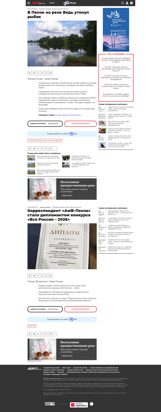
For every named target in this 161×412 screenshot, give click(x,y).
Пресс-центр (66, 368)
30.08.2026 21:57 (32, 207)
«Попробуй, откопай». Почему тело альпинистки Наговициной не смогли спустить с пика (120, 144)
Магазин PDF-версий (80, 368)
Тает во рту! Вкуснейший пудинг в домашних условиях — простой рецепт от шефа (119, 130)
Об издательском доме (51, 368)
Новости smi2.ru (34, 201)
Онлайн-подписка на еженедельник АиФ (104, 368)
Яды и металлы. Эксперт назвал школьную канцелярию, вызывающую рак (118, 123)
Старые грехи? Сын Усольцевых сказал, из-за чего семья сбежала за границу (120, 241)
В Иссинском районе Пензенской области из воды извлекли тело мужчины (48, 171)
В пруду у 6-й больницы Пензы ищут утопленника (47, 164)
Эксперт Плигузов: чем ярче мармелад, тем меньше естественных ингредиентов (116, 77)
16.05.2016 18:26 (32, 9)
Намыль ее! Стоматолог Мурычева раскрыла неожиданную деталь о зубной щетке (119, 248)
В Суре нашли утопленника (67, 115)
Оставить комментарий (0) (81, 123)
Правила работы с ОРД (75, 370)
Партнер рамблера (62, 404)
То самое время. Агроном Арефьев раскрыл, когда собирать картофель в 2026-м (116, 60)
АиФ (29, 68)
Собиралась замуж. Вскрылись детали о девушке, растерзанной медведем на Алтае (119, 227)
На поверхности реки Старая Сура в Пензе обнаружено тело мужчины (83, 164)
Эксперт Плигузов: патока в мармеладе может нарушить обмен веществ (116, 69)
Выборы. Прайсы (49, 372)
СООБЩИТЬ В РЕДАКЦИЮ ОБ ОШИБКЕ (55, 374)
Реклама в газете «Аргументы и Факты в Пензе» (102, 370)
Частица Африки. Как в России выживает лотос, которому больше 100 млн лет (120, 212)
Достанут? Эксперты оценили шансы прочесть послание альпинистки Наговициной (120, 234)
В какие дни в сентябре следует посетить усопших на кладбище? (116, 95)
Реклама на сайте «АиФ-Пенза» (54, 370)
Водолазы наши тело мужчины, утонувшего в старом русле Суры (48, 157)
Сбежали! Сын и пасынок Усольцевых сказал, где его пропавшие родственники (121, 108)
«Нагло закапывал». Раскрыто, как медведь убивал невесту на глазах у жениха (120, 116)
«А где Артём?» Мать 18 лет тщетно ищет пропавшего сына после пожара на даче (120, 219)
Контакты (61, 372)
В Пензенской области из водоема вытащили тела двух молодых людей (82, 157)
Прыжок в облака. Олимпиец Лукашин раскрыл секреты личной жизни (116, 86)
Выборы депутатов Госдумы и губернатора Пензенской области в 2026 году (93, 372)
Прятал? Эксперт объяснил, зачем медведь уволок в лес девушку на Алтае (119, 137)
